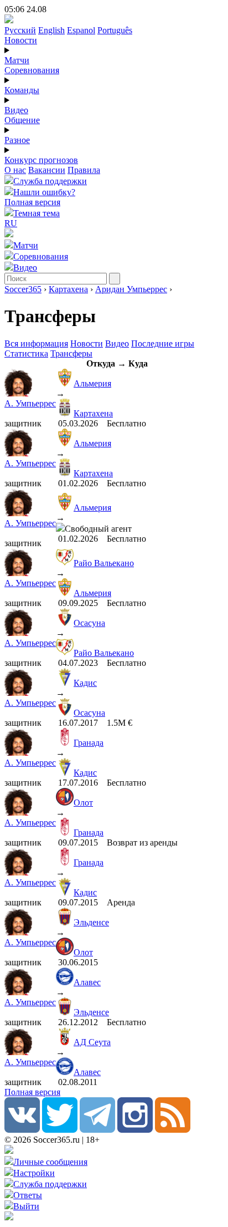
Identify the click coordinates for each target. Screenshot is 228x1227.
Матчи (16, 60)
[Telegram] (97, 1129)
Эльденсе (91, 922)
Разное (17, 140)
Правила (84, 170)
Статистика (26, 353)
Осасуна (89, 623)
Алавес (87, 982)
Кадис (85, 683)
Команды (21, 90)
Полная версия (32, 202)
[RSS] (172, 1129)
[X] (59, 1129)
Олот (83, 802)
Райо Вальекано (104, 563)
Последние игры (162, 343)
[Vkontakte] (22, 1129)
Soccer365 (23, 289)
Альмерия (92, 383)
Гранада (88, 742)
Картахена (68, 289)
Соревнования (31, 70)
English (51, 30)
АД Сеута (92, 1042)
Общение (22, 120)
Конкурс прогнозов (41, 160)
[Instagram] (135, 1129)
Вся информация (36, 343)
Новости (20, 40)
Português (114, 30)
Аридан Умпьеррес (131, 289)
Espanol (81, 30)
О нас (15, 170)
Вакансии (46, 170)
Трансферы (71, 353)
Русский (20, 30)
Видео (16, 110)
